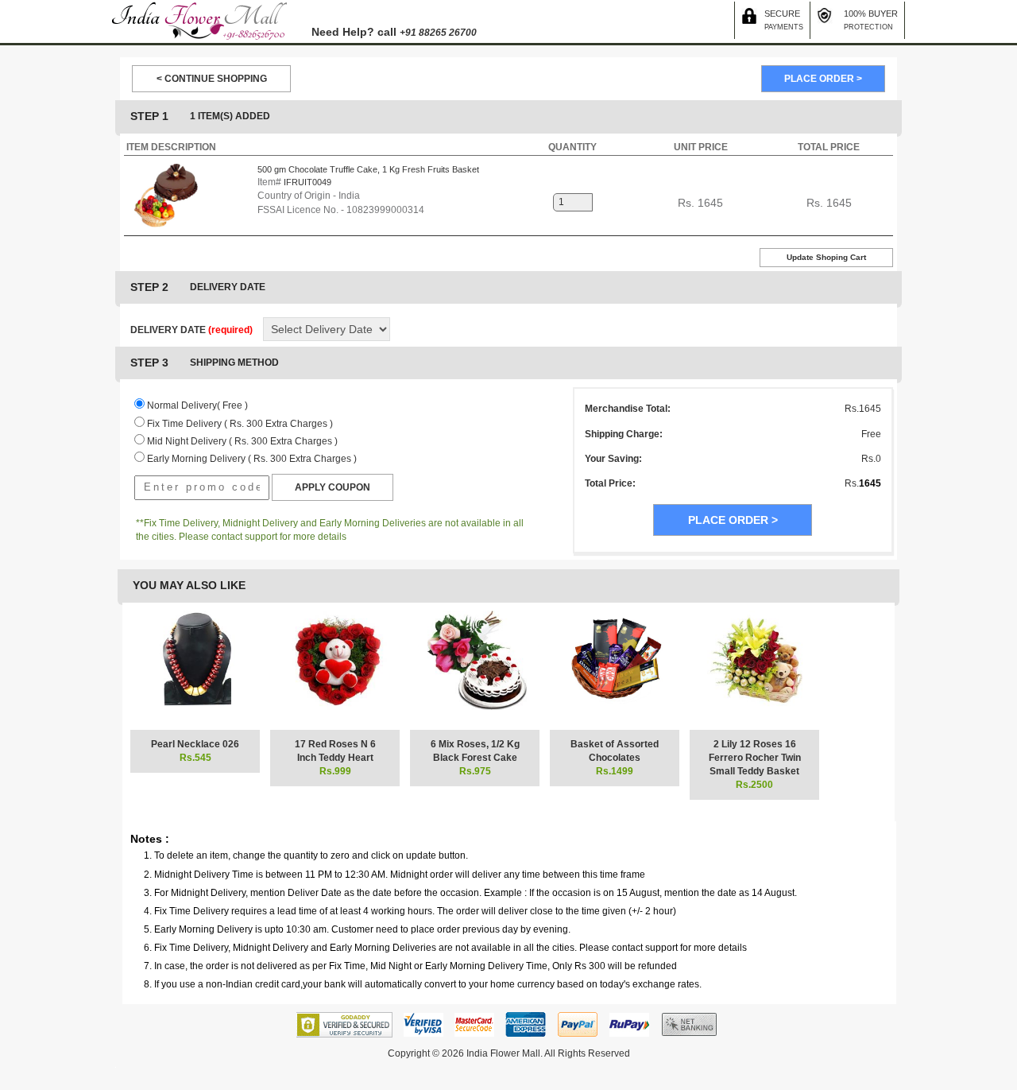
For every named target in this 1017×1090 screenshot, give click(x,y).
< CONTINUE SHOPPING (212, 78)
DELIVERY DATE (191, 330)
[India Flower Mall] (199, 20)
